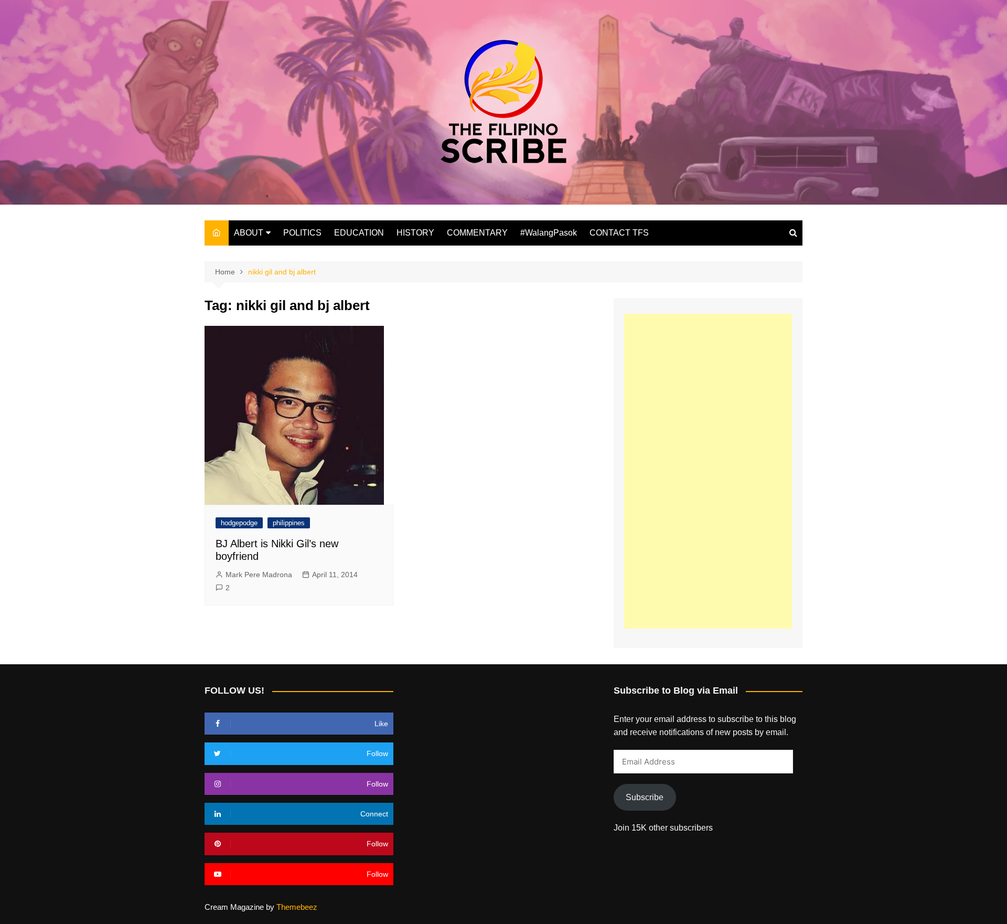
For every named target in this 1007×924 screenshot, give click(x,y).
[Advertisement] (708, 471)
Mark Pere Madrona (259, 574)
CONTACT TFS (619, 232)
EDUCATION (359, 232)
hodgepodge (239, 523)
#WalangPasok (548, 232)
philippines (289, 523)
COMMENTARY (477, 232)
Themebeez (296, 906)
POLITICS (302, 232)
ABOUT (248, 232)
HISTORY (415, 232)
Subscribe (644, 797)
